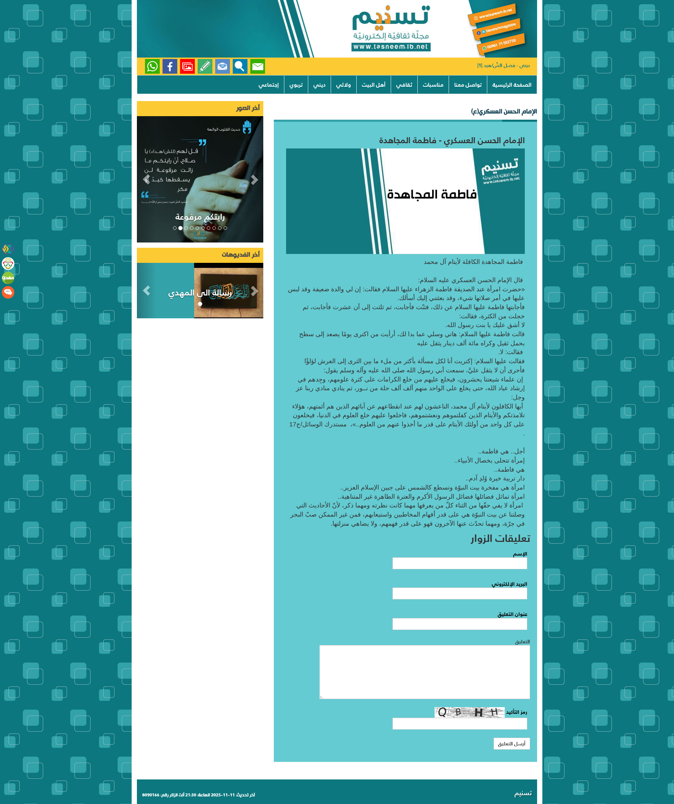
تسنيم (523, 793)
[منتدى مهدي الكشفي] (8, 292)
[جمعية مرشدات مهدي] (8, 263)
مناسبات (433, 84)
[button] (146, 179)
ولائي (343, 84)
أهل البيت (373, 84)
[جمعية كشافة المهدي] (8, 249)
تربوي (296, 84)
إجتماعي (269, 84)
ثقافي (404, 84)
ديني (319, 84)
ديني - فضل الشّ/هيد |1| (503, 65)
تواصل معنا (468, 84)
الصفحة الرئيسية (512, 84)
